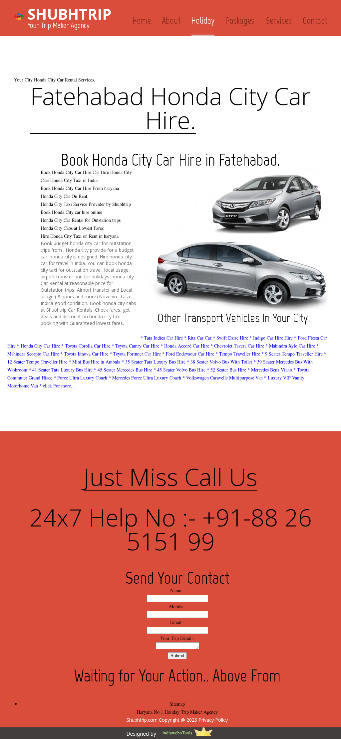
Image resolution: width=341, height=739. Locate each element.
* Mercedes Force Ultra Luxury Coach (145, 377)
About (171, 20)
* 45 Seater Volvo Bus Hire (179, 370)
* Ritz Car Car (197, 338)
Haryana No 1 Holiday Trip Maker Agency (177, 712)
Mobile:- (177, 606)
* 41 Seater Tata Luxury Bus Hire (61, 370)
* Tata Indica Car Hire (162, 338)
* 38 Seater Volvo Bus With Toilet (219, 362)
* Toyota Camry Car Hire (135, 346)
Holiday (202, 20)
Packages (239, 20)
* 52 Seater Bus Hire (226, 370)
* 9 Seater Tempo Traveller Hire (292, 354)
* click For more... (57, 385)
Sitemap (177, 704)
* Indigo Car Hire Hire (271, 338)
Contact (315, 20)
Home (142, 20)
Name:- (177, 590)
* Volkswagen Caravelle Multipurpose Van (222, 377)
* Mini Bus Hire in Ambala (94, 362)
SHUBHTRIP (69, 14)
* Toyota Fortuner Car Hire (135, 354)
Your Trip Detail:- (177, 638)
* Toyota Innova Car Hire (84, 354)
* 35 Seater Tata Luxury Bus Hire (153, 362)
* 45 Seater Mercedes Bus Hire (123, 370)
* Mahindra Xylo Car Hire (290, 346)
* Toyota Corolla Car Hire (85, 346)
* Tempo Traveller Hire (237, 354)
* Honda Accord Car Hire (185, 346)
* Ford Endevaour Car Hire (188, 354)
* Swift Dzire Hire (230, 338)
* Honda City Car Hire (38, 346)
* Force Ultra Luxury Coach (80, 377)
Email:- (177, 622)
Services (278, 20)
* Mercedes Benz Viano (269, 370)
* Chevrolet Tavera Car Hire (237, 346)
